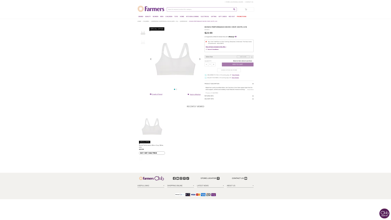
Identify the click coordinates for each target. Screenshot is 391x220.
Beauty (148, 16)
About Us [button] (231, 185)
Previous (151, 59)
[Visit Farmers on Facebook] (174, 178)
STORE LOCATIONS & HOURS (235, 2)
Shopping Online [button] (174, 185)
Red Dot (232, 16)
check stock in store (229, 70)
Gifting (213, 16)
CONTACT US (249, 2)
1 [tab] (174, 89)
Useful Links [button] (143, 185)
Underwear (183, 21)
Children (168, 16)
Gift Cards (223, 16)
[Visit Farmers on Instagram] (181, 178)
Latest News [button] (203, 185)
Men (161, 16)
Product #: (209, 93)
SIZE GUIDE (243, 57)
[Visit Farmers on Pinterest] (184, 178)
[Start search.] (234, 9)
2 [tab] (176, 89)
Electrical (205, 16)
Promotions (241, 16)
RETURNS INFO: (209, 96)
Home (182, 16)
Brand (140, 16)
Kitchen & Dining (192, 16)
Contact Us (238, 178)
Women (155, 16)
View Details (235, 75)
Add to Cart (237, 64)
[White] (141, 159)
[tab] (150, 186)
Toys (176, 16)
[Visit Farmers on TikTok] (187, 178)
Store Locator (208, 178)
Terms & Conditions (213, 49)
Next (200, 59)
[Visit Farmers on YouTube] (177, 178)
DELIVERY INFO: (209, 99)
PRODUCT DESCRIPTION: (212, 84)
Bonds (207, 30)
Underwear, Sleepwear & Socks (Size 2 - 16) (164, 21)
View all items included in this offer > (216, 47)
